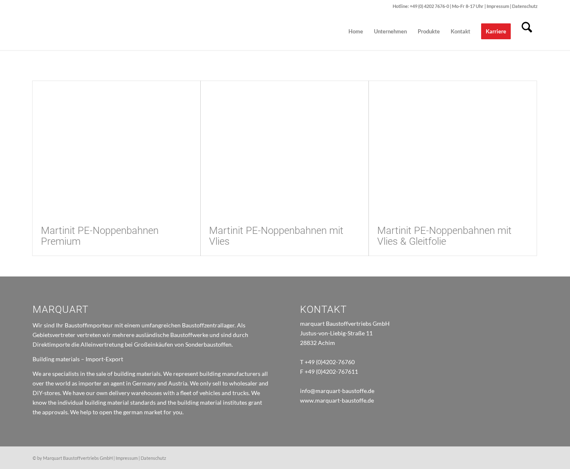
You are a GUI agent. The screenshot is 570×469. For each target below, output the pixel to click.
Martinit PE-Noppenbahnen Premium (100, 236)
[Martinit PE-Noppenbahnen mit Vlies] (284, 149)
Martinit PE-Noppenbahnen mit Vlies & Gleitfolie (444, 236)
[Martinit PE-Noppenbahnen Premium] (116, 149)
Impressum (498, 6)
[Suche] (526, 31)
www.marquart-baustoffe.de (337, 400)
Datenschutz (524, 6)
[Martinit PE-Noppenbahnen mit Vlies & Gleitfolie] (453, 149)
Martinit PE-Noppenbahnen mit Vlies (276, 236)
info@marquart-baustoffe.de (337, 390)
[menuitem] (355, 31)
